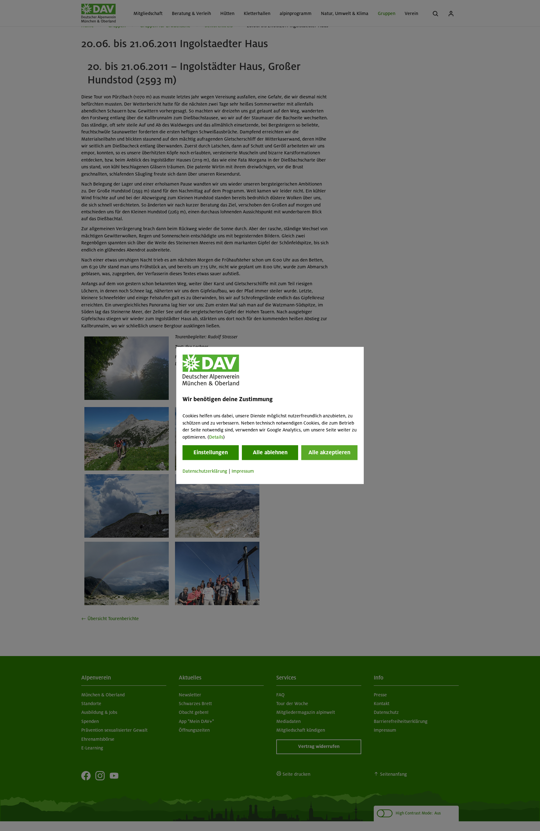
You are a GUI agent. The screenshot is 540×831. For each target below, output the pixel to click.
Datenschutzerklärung (204, 471)
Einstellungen (210, 452)
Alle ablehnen (270, 452)
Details (216, 437)
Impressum (243, 471)
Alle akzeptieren (329, 452)
